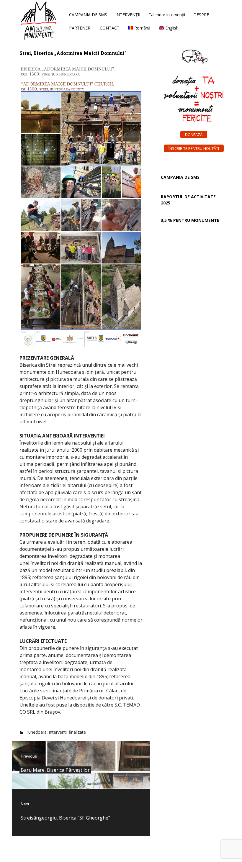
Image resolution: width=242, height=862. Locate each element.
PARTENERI (80, 28)
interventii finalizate (67, 732)
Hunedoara (36, 732)
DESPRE (201, 14)
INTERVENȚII (127, 14)
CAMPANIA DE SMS (88, 14)
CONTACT (110, 28)
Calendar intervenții (166, 14)
